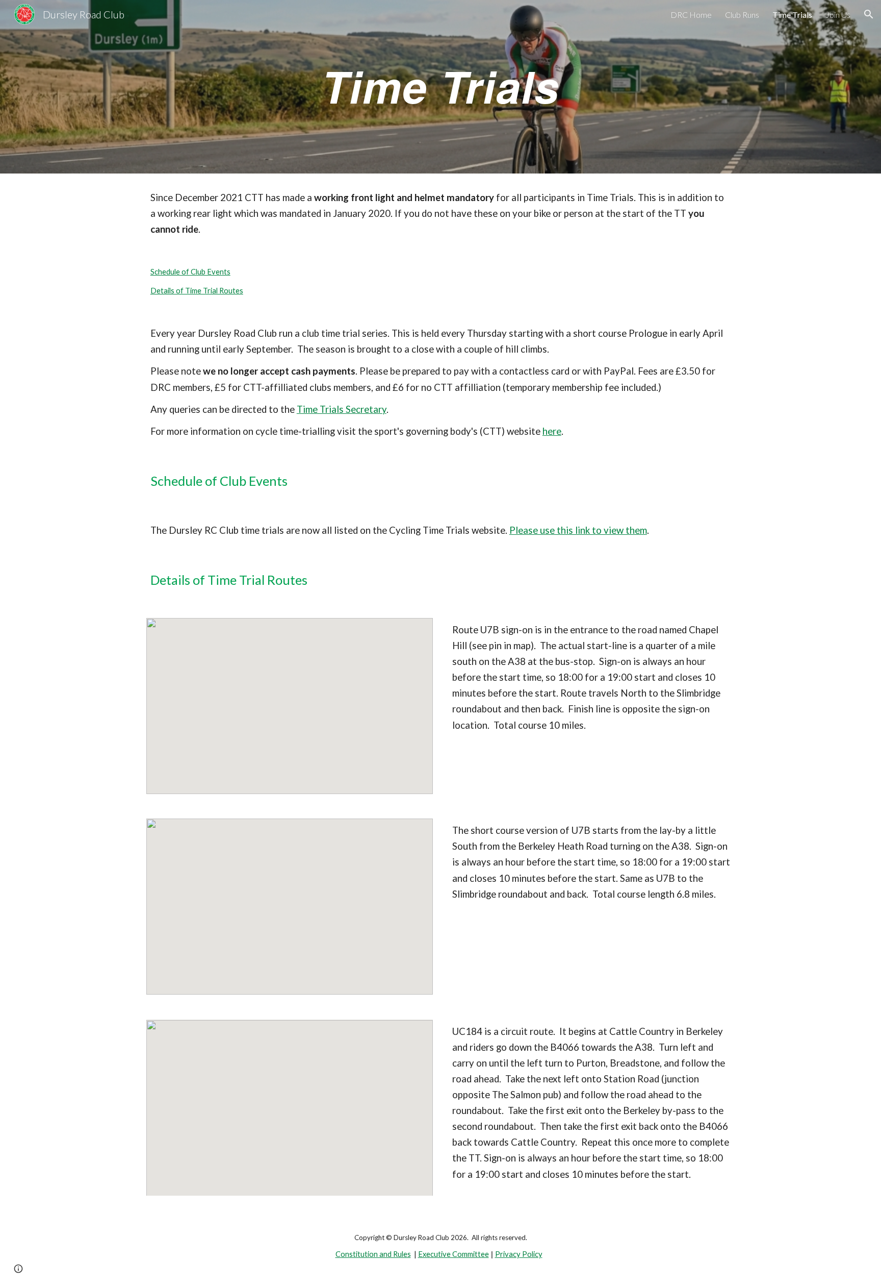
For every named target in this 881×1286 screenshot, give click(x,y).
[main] (440, 86)
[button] (869, 14)
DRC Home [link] (691, 14)
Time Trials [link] (792, 14)
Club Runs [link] (742, 14)
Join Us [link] (837, 14)
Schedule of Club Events (190, 271)
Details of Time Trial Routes (196, 290)
